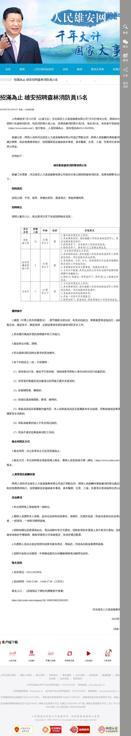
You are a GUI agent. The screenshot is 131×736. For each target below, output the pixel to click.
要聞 (22, 69)
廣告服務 (66, 675)
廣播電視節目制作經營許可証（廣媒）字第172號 (107, 697)
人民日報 (12, 661)
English (103, 80)
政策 (65, 69)
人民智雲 (107, 661)
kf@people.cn (36, 691)
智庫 (87, 80)
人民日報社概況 (8, 675)
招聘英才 (53, 675)
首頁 (8, 69)
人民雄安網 (29, 109)
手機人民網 (50, 661)
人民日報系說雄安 (44, 69)
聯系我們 (77, 678)
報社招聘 (40, 675)
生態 (59, 80)
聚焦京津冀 (97, 69)
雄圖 (73, 80)
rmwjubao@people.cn (109, 691)
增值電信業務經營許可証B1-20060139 (61, 697)
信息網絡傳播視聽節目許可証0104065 (18, 703)
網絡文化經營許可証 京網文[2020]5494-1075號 (62, 703)
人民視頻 (88, 661)
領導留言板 (69, 661)
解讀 (79, 69)
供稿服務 (93, 675)
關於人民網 (25, 675)
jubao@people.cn (97, 685)
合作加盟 (80, 675)
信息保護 (64, 678)
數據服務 (106, 675)
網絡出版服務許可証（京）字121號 (103, 703)
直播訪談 (118, 69)
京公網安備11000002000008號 (70, 707)
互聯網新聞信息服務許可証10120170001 (20, 697)
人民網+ (31, 661)
